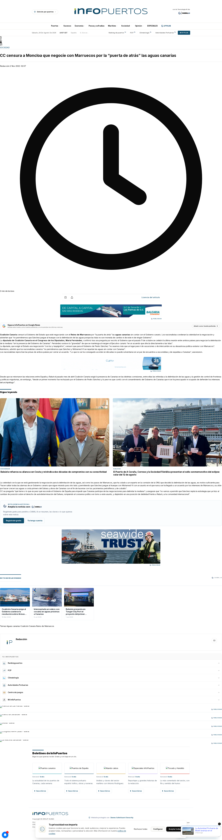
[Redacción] (9, 642)
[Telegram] (111, 42)
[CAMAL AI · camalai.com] (184, 13)
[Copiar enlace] (1, 44)
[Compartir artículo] (72, 297)
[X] (111, 37)
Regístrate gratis (13, 521)
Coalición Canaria (28, 626)
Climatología (144, 33)
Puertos (54, 26)
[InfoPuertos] (111, 12)
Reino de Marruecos (45, 626)
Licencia (151, 297)
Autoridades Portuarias (164, 33)
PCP (131, 33)
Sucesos (67, 26)
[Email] (214, 640)
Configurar (158, 829)
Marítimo (112, 26)
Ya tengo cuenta (34, 521)
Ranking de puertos (116, 33)
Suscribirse (41, 791)
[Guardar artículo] (65, 297)
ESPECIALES (152, 26)
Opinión (138, 26)
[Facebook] (111, 39)
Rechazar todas (140, 829)
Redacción (5, 66)
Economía (79, 26)
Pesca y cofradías (96, 26)
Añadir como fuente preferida (205, 326)
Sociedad (125, 26)
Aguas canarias (13, 626)
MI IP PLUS (184, 33)
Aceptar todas (175, 829)
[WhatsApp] (111, 41)
